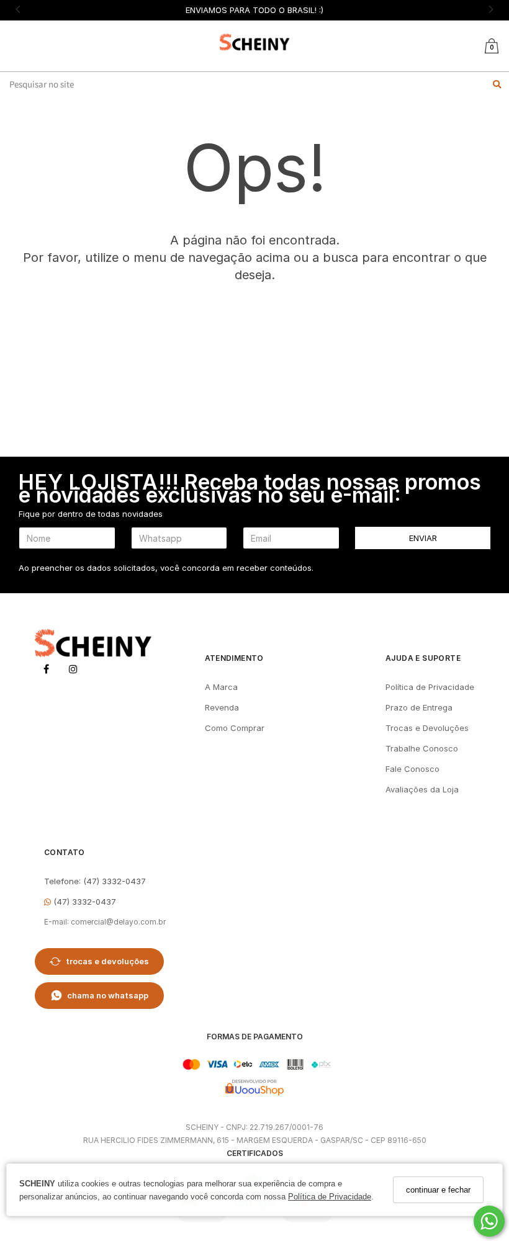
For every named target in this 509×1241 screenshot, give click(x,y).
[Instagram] (73, 671)
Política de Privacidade (329, 1196)
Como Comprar (234, 728)
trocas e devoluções (107, 961)
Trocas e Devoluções (427, 728)
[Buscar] (497, 84)
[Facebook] (46, 671)
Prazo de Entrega (419, 707)
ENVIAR (423, 538)
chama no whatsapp (107, 995)
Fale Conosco (412, 769)
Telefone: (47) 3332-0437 (95, 881)
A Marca (221, 687)
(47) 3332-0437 (83, 902)
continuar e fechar (438, 1189)
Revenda (222, 707)
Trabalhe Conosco (421, 748)
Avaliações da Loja (422, 789)
